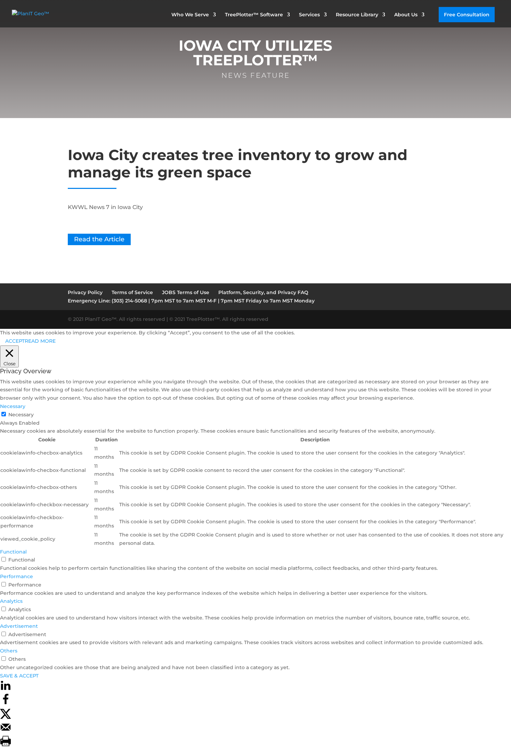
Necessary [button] (12, 406)
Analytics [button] (11, 601)
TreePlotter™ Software (254, 15)
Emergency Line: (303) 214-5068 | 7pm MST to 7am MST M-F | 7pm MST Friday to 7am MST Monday (191, 301)
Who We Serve (190, 15)
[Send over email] (5, 731)
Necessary (21, 414)
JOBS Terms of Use (185, 292)
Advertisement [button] (19, 626)
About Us (405, 15)
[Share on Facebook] (5, 703)
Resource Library (357, 15)
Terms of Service (132, 292)
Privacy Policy (85, 292)
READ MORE (40, 341)
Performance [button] (16, 576)
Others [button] (8, 651)
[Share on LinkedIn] (5, 689)
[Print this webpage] (5, 745)
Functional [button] (13, 552)
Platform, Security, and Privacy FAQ (263, 292)
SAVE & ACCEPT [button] (19, 676)
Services (309, 15)
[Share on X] (5, 717)
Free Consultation (466, 14)
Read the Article (99, 239)
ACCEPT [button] (15, 341)
